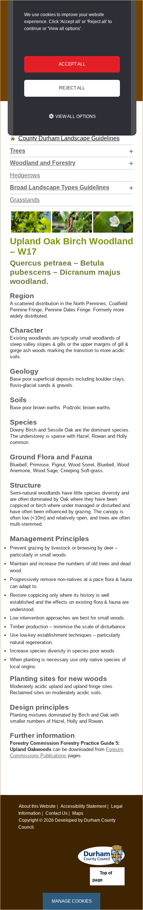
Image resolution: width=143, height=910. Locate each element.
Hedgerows (25, 175)
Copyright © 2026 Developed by (51, 820)
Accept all (72, 64)
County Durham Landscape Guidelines (69, 138)
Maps (77, 813)
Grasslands (25, 200)
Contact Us (56, 813)
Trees (17, 151)
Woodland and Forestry (43, 163)
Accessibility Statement (83, 806)
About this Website (37, 806)
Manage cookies (72, 901)
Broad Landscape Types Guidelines (59, 187)
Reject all (72, 87)
